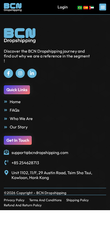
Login (63, 6)
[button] (102, 7)
